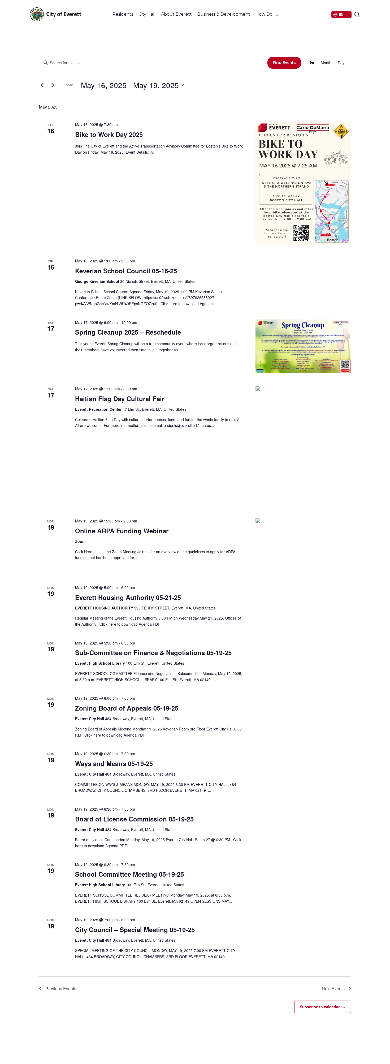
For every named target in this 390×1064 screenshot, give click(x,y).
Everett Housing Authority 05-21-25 (128, 597)
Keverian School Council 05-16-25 (126, 270)
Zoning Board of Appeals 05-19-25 (126, 707)
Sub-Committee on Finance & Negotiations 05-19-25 (153, 652)
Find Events (284, 62)
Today (68, 85)
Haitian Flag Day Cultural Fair (119, 398)
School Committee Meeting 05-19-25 (129, 874)
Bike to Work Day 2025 (109, 134)
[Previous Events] (42, 85)
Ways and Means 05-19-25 (114, 763)
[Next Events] (52, 85)
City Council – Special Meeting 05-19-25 (135, 929)
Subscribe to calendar (320, 1006)
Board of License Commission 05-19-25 (134, 818)
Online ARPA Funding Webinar (121, 530)
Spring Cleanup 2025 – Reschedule (128, 331)
